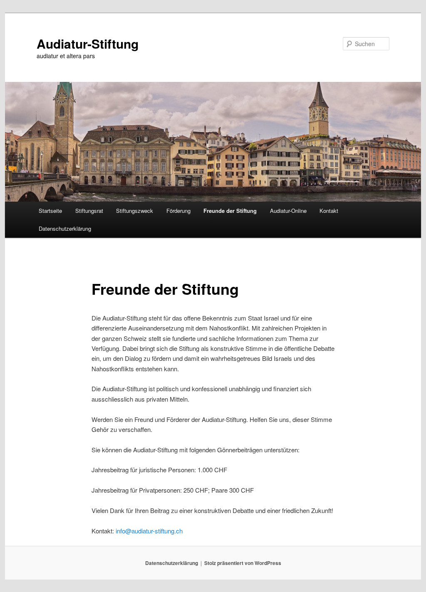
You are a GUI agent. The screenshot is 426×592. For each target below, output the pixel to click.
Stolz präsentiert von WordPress (242, 563)
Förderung (178, 211)
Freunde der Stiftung (230, 211)
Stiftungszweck (134, 211)
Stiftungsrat (89, 211)
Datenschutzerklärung (65, 228)
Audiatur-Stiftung (88, 43)
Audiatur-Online (288, 211)
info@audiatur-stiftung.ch (149, 530)
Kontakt (329, 211)
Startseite (50, 211)
